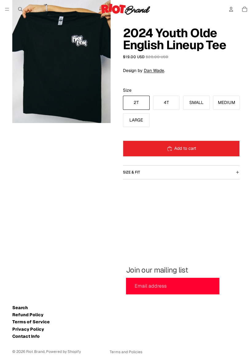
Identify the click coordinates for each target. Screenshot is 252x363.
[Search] (20, 9)
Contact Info (26, 336)
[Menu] (7, 9)
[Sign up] (231, 286)
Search (20, 307)
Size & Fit (131, 172)
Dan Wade (154, 70)
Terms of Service (31, 322)
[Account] (231, 9)
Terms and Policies (126, 351)
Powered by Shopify (63, 351)
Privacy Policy (28, 329)
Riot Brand (35, 351)
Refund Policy (27, 314)
